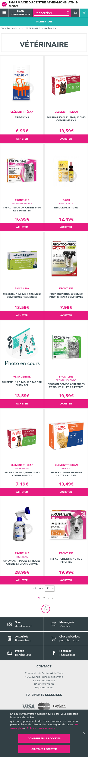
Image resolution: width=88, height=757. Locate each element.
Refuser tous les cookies (41, 728)
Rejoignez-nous (44, 687)
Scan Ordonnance (21, 12)
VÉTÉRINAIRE (32, 28)
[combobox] (50, 13)
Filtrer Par (44, 21)
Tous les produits (10, 28)
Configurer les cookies (44, 738)
